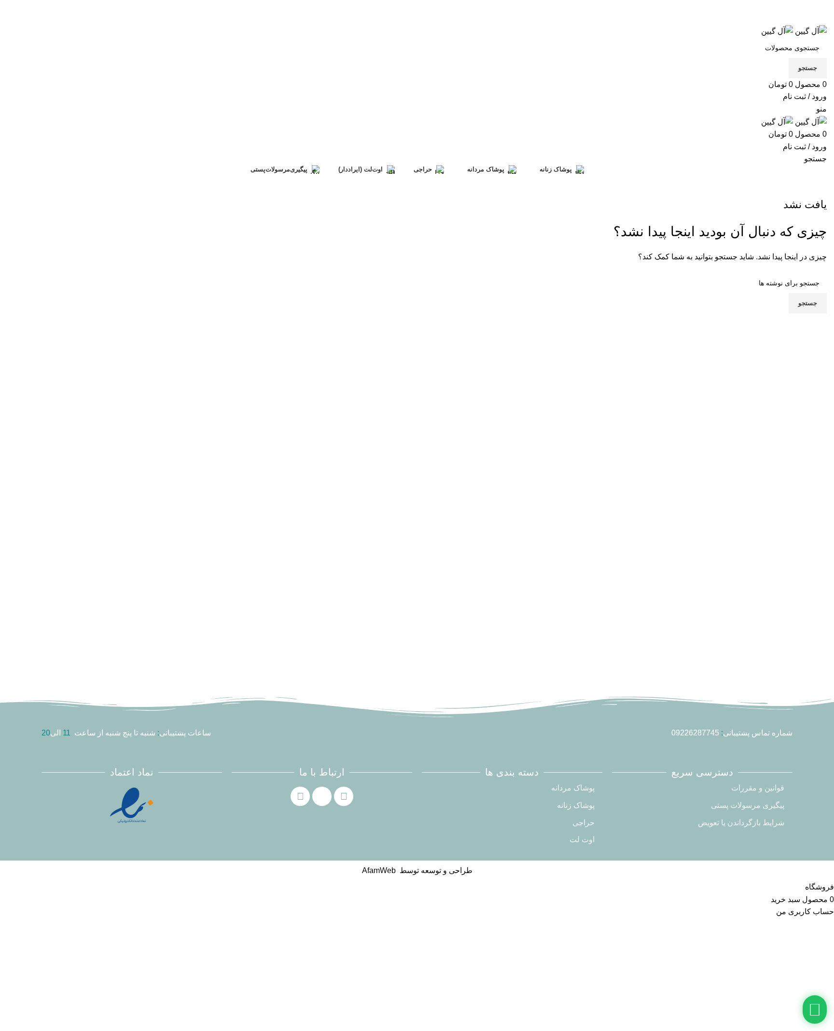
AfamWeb (379, 870)
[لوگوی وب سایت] (810, 31)
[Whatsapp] (343, 796)
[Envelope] (322, 796)
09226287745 (695, 733)
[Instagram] (300, 796)
